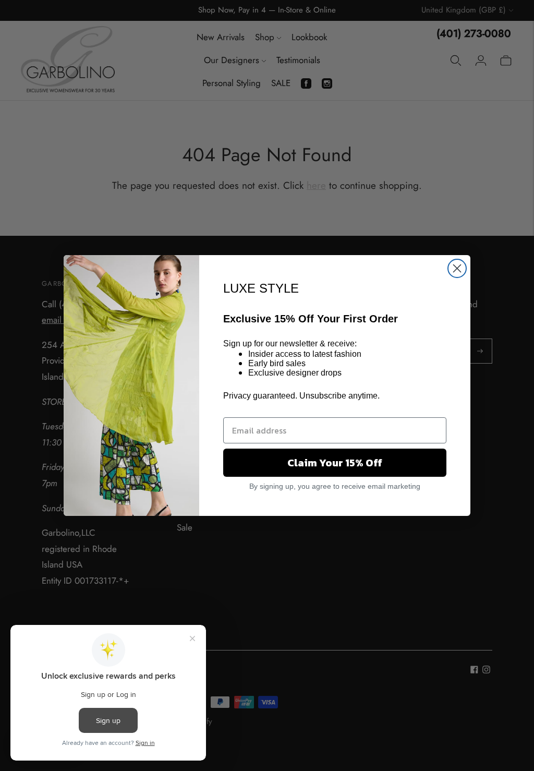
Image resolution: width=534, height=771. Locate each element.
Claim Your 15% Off (334, 463)
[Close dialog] (457, 268)
